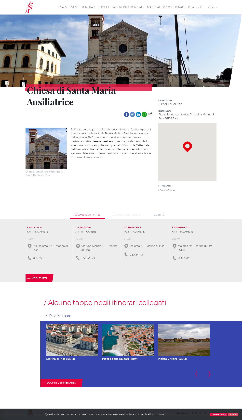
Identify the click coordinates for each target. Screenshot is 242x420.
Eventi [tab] (159, 214)
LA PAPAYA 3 (132, 227)
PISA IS (62, 7)
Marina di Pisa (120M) (60, 359)
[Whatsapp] (144, 114)
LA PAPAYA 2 (180, 227)
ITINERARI (89, 7)
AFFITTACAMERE (38, 232)
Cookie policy (218, 415)
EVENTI (74, 7)
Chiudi (233, 415)
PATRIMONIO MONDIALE (128, 7)
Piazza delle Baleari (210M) (120, 359)
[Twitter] (132, 114)
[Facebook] (126, 114)
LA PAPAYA (83, 227)
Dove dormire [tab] (87, 214)
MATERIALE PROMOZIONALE (166, 7)
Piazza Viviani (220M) (172, 359)
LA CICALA (34, 227)
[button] (150, 114)
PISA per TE (195, 7)
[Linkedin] (138, 114)
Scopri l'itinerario (61, 382)
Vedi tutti (39, 278)
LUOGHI (103, 7)
